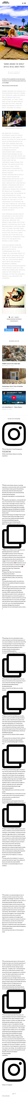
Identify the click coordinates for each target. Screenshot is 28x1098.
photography (14, 321)
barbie (17, 317)
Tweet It (9, 330)
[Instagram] (15, 1093)
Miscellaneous (14, 73)
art (12, 317)
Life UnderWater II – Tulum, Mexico (12, 407)
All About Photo (6, 79)
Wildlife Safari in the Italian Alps (11, 363)
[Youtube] (13, 1093)
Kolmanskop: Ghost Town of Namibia (12, 386)
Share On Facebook (14, 327)
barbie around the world (14, 319)
